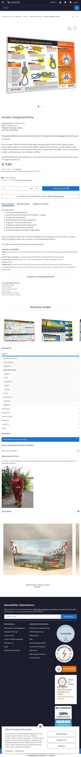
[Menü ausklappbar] (3, 1)
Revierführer (7, 397)
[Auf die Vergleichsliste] (69, 28)
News (6, 647)
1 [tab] (38, 106)
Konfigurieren (62, 740)
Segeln (6, 385)
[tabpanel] (40, 63)
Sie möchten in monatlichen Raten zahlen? (40, 196)
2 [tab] (40, 106)
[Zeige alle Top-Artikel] (78, 511)
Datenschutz (19, 751)
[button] (60, 2)
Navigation (8, 382)
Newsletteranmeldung (12, 650)
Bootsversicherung (10, 632)
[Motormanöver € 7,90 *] (19, 327)
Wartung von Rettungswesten (14, 628)
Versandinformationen (37, 647)
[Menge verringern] (4, 188)
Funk (6, 378)
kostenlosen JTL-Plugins (37, 755)
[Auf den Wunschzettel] (75, 28)
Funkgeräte (6, 413)
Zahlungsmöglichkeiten (38, 643)
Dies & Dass (6, 409)
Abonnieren (69, 617)
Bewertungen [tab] (23, 204)
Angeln (6, 374)
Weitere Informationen (56, 196)
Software (6, 405)
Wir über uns (9, 643)
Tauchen (7, 389)
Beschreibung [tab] (8, 204)
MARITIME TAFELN (15, 128)
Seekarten (6, 401)
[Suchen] (76, 8)
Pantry (4, 428)
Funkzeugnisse (8, 362)
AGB (31, 639)
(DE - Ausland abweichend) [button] (24, 180)
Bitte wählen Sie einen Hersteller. (15, 439)
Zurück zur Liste (8, 16)
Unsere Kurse (9, 636)
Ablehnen (61, 746)
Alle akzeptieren (61, 734)
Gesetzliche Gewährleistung (39, 628)
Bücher (4, 354)
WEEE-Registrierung (37, 632)
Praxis (5, 393)
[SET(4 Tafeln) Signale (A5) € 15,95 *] (57, 327)
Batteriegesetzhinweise (38, 654)
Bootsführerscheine (10, 358)
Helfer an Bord (7, 417)
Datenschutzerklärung (41, 609)
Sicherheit (5, 424)
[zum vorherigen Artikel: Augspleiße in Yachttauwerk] (73, 16)
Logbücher (7, 366)
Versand (18, 169)
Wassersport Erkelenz (40, 451)
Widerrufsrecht (35, 658)
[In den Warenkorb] (3, 23)
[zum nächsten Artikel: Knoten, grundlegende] (77, 16)
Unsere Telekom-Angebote (13, 639)
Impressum (9, 751)
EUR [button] (52, 2)
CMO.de (52, 755)
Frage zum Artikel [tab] (40, 204)
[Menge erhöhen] (36, 188)
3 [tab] (42, 106)
